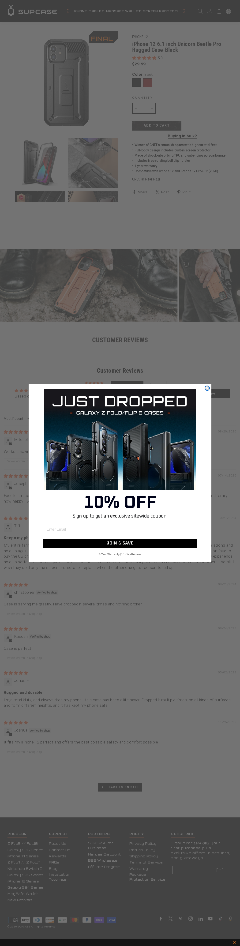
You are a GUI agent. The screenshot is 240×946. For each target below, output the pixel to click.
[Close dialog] (207, 388)
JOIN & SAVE (120, 543)
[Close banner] (235, 942)
